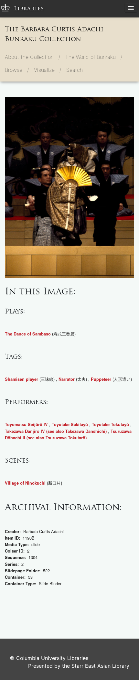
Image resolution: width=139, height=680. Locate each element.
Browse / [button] (17, 70)
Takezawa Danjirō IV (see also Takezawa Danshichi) (56, 431)
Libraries (29, 8)
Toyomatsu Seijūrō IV (26, 424)
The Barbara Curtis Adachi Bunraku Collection (54, 34)
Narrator (67, 379)
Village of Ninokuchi (25, 483)
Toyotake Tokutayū (110, 424)
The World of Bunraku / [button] (93, 57)
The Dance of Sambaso (28, 334)
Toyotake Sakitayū (70, 424)
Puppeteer (101, 379)
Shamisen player (21, 379)
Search (74, 70)
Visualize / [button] (47, 70)
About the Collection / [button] (32, 57)
